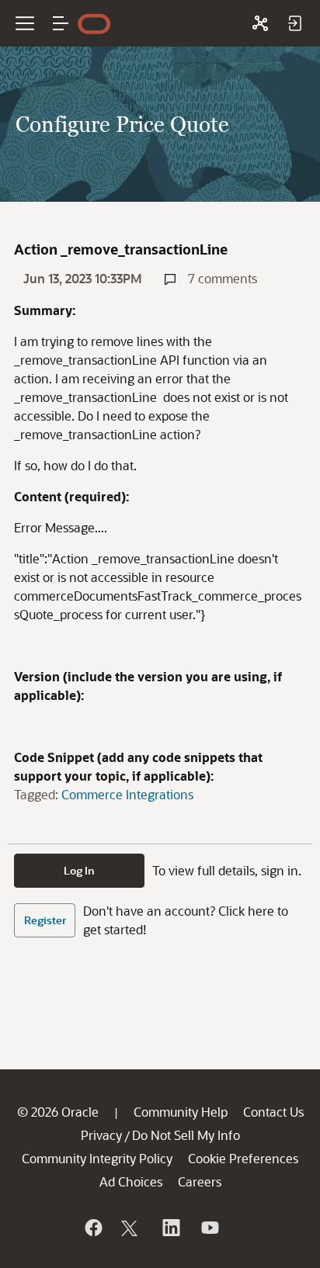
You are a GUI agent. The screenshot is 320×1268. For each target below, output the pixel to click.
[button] (60, 23)
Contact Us (273, 1111)
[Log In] (294, 23)
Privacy (101, 1135)
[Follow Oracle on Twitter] (131, 1227)
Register (45, 920)
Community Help (181, 1111)
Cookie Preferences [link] (243, 1158)
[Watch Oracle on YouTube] (209, 1227)
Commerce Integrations (127, 794)
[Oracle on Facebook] (92, 1227)
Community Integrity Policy (97, 1158)
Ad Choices (130, 1181)
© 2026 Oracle (58, 1111)
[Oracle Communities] (260, 23)
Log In (79, 870)
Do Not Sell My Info (186, 1135)
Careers (199, 1181)
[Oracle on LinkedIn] (170, 1227)
